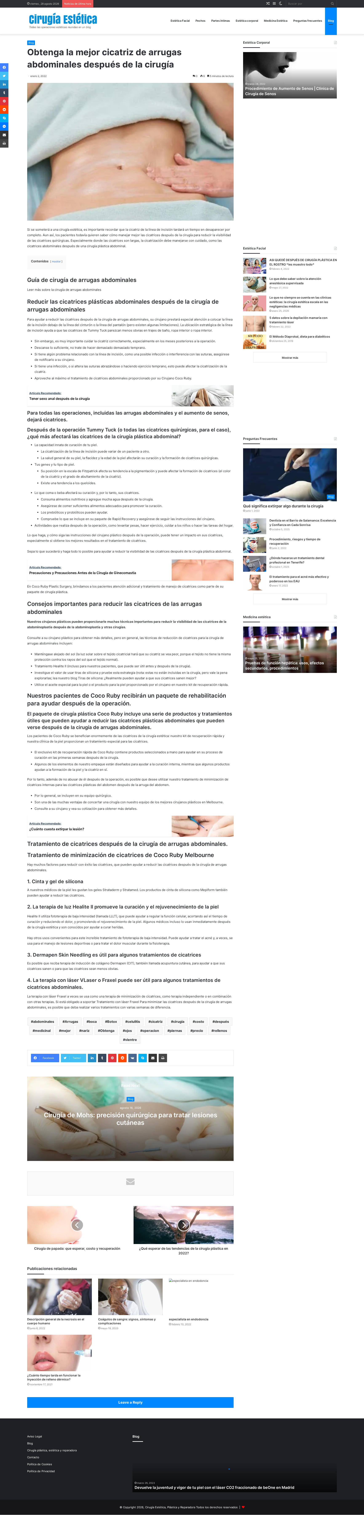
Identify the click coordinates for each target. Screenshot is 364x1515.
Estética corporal (247, 20)
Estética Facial (180, 20)
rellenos (220, 1030)
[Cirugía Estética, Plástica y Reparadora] (63, 20)
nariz (85, 1030)
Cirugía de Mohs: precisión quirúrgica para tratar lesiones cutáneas (130, 1119)
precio (198, 1030)
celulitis (133, 1021)
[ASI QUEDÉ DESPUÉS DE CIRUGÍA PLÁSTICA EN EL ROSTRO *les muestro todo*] (254, 266)
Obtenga (107, 1030)
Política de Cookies (39, 1464)
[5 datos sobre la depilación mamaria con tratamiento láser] (254, 324)
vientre (131, 1040)
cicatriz (157, 1021)
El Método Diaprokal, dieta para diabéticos (299, 336)
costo (199, 1021)
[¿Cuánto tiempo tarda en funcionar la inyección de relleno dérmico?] (59, 1353)
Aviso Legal (34, 1436)
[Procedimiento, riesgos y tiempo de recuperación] (254, 545)
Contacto (33, 1457)
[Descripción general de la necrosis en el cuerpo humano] (59, 1297)
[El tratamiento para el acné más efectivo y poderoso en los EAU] (254, 582)
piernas (176, 1030)
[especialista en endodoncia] (201, 1297)
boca (93, 1021)
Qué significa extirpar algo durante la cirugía (283, 506)
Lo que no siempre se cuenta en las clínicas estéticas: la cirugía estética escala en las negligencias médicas (300, 302)
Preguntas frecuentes (307, 20)
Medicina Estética (275, 20)
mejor (66, 1030)
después (222, 1021)
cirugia (178, 1021)
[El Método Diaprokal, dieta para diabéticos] (254, 341)
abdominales (43, 1021)
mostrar (56, 261)
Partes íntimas (220, 20)
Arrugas (71, 1021)
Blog (331, 20)
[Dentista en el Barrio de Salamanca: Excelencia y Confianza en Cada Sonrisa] (254, 526)
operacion (150, 1030)
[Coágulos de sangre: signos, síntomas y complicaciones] (130, 1297)
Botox (112, 1021)
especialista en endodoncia (188, 1319)
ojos (128, 1030)
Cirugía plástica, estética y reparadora (52, 1450)
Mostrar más (290, 357)
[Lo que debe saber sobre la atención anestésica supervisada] (254, 284)
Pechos (200, 20)
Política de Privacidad (41, 1471)
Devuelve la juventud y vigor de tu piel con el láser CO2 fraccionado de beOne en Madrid (214, 1487)
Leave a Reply (130, 1402)
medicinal (43, 1030)
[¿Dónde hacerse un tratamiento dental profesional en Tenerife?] (254, 564)
